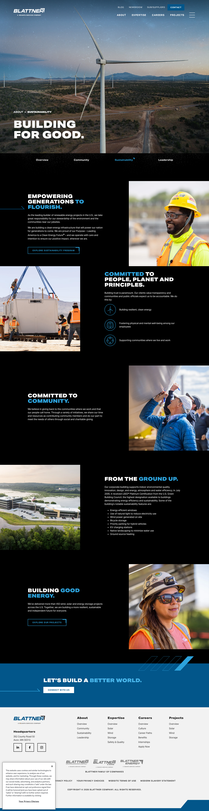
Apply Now (144, 746)
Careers (158, 15)
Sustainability (124, 159)
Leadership (165, 159)
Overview (42, 159)
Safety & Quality (116, 742)
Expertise (139, 15)
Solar (110, 728)
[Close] (52, 766)
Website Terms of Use (122, 781)
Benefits (142, 737)
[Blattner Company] (29, 12)
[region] (29, 786)
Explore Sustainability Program (54, 250)
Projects (177, 15)
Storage (112, 737)
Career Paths (145, 733)
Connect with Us (59, 690)
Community (81, 159)
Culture (142, 728)
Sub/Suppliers (156, 7)
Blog (121, 7)
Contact (175, 7)
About (121, 15)
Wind (110, 733)
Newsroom (135, 7)
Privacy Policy (63, 781)
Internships (144, 742)
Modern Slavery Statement (158, 781)
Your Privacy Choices (29, 801)
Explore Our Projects (47, 622)
